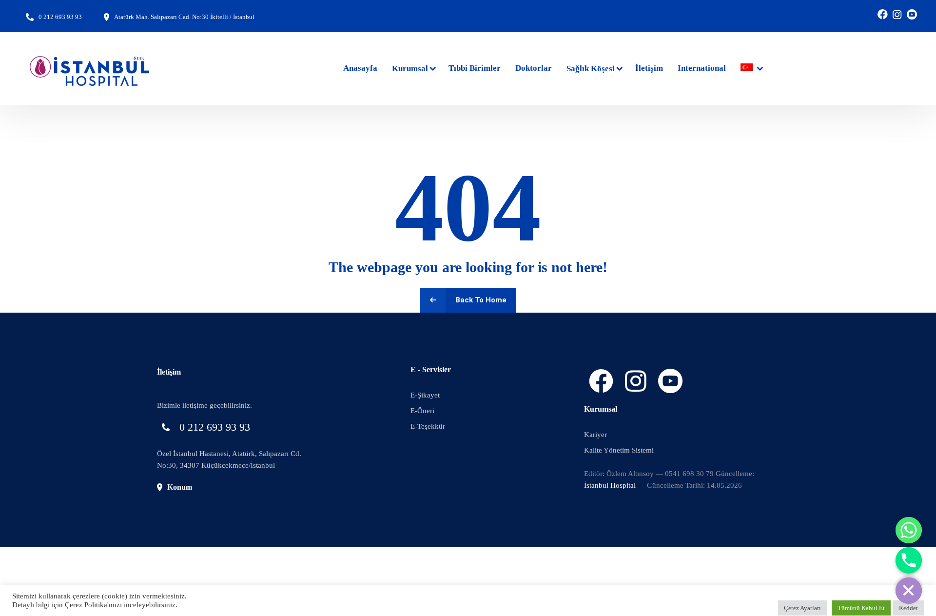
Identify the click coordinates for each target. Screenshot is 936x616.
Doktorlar (533, 68)
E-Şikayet (425, 395)
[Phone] (909, 560)
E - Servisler (430, 369)
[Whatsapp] (909, 530)
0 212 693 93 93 (60, 16)
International (702, 68)
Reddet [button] (908, 608)
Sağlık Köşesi (590, 68)
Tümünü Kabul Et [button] (861, 608)
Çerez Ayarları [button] (802, 608)
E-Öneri (422, 411)
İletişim (649, 68)
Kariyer (595, 434)
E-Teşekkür (427, 426)
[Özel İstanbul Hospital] (90, 68)
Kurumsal (410, 68)
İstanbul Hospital (610, 485)
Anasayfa (360, 68)
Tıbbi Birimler (474, 68)
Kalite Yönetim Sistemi (619, 450)
